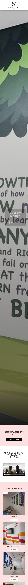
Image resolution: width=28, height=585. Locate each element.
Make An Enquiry (14, 222)
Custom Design (14, 214)
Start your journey (14, 439)
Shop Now (14, 520)
